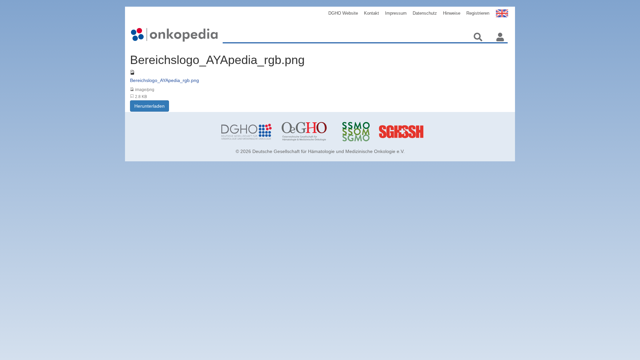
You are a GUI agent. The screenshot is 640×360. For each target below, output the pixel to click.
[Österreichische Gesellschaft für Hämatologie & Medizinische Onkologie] (307, 131)
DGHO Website (343, 13)
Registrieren (477, 13)
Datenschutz (425, 13)
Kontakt (371, 13)
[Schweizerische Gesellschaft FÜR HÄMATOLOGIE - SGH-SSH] (428, 131)
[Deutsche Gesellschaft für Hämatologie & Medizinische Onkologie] (246, 131)
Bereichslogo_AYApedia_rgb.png (164, 80)
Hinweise (451, 13)
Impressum (396, 13)
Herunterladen (149, 106)
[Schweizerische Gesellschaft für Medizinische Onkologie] (367, 131)
